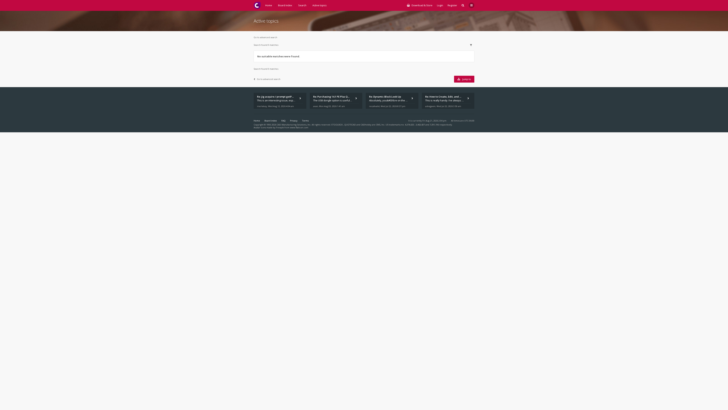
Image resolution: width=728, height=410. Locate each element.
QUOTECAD (350, 124)
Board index (270, 120)
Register (452, 5)
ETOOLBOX (337, 124)
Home (257, 120)
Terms (305, 120)
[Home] (257, 5)
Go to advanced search (265, 37)
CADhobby (366, 124)
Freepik (280, 127)
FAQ (283, 120)
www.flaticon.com (299, 127)
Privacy (293, 120)
